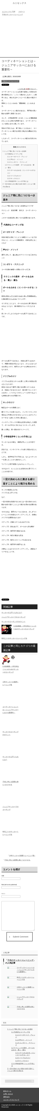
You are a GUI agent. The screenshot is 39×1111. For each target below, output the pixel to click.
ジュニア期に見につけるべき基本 (14, 151)
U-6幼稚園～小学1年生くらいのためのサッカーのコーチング (10, 669)
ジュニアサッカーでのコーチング (14, 617)
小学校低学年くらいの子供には (16, 181)
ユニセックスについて (11, 1100)
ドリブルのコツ (14, 176)
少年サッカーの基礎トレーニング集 (22, 855)
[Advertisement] (19, 36)
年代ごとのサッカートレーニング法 (14, 638)
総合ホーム (7, 1091)
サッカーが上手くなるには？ (12, 612)
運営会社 (6, 1097)
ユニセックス (19, 3)
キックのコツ (13, 178)
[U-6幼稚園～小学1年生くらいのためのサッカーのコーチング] (7, 633)
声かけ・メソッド (15, 159)
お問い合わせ (8, 1094)
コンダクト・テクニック (17, 162)
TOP (8, 11)
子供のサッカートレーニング (10, 81)
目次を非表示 (21, 147)
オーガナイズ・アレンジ (17, 156)
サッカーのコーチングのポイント (14, 621)
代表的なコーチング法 (13, 154)
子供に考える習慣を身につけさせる (17, 860)
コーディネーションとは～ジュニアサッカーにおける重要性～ (10, 709)
